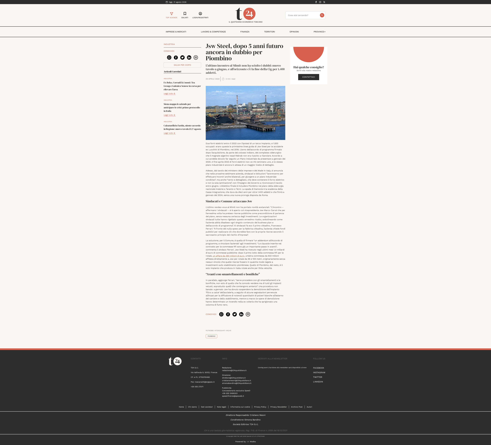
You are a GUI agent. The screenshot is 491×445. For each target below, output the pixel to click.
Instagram (319, 372)
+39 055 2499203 (229, 393)
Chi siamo (192, 407)
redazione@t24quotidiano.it (234, 370)
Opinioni (294, 31)
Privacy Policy (260, 407)
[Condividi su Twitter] (182, 57)
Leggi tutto (168, 93)
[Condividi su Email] (195, 57)
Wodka (253, 442)
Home (181, 407)
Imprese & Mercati (176, 31)
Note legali (221, 407)
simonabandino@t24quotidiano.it (236, 383)
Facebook (318, 368)
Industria (169, 44)
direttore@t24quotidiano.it (234, 378)
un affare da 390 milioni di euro (228, 256)
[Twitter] (324, 2)
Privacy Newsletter (278, 407)
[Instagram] (320, 2)
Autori (309, 407)
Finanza (244, 31)
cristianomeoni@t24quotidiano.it (236, 380)
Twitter (317, 377)
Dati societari (207, 407)
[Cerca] (322, 15)
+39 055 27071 (197, 387)
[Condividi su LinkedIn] (189, 57)
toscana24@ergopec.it (205, 382)
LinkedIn (318, 381)
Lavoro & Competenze (213, 31)
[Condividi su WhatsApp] (169, 57)
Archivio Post (297, 407)
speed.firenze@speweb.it (233, 396)
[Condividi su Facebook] (175, 57)
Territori (269, 31)
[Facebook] (316, 2)
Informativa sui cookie (240, 407)
